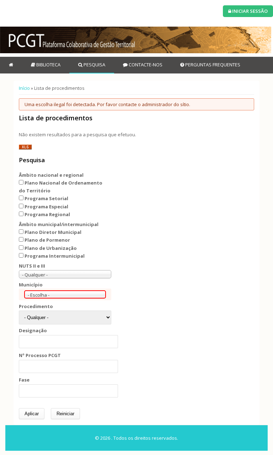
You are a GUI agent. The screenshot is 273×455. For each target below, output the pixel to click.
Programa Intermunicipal (55, 256)
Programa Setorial (46, 198)
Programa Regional (47, 214)
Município (31, 284)
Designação (33, 330)
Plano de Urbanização (51, 248)
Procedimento (36, 306)
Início (24, 88)
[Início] (135, 40)
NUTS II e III (32, 266)
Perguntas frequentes (212, 64)
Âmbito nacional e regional (51, 175)
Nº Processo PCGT (40, 355)
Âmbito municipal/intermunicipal (58, 224)
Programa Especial (46, 206)
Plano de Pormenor (47, 240)
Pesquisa (93, 64)
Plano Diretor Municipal (53, 232)
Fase (24, 380)
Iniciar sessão (249, 11)
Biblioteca (47, 64)
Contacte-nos (145, 64)
